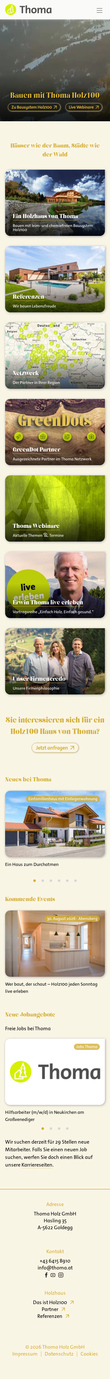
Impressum (25, 1353)
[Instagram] (60, 1276)
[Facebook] (46, 1276)
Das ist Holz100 (50, 1302)
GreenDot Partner (36, 449)
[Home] (27, 9)
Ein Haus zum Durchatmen (32, 864)
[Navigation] (99, 10)
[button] (34, 880)
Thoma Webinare (36, 526)
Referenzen (28, 297)
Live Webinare (81, 107)
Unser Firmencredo (39, 679)
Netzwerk (26, 373)
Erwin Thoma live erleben (48, 602)
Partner (50, 1309)
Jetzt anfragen (52, 747)
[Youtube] (53, 1276)
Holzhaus (55, 1293)
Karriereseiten (36, 1164)
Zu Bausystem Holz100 (32, 107)
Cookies (89, 1353)
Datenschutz (59, 1353)
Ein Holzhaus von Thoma (45, 216)
